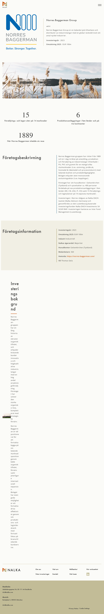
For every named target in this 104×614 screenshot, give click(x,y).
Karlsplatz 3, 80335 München (13, 600)
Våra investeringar (42, 574)
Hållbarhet (73, 569)
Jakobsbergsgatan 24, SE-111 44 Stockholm (17, 589)
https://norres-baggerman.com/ (81, 256)
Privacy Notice (74, 608)
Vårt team (73, 574)
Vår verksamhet (92, 569)
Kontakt (55, 574)
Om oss (38, 569)
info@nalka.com (8, 592)
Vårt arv (55, 569)
